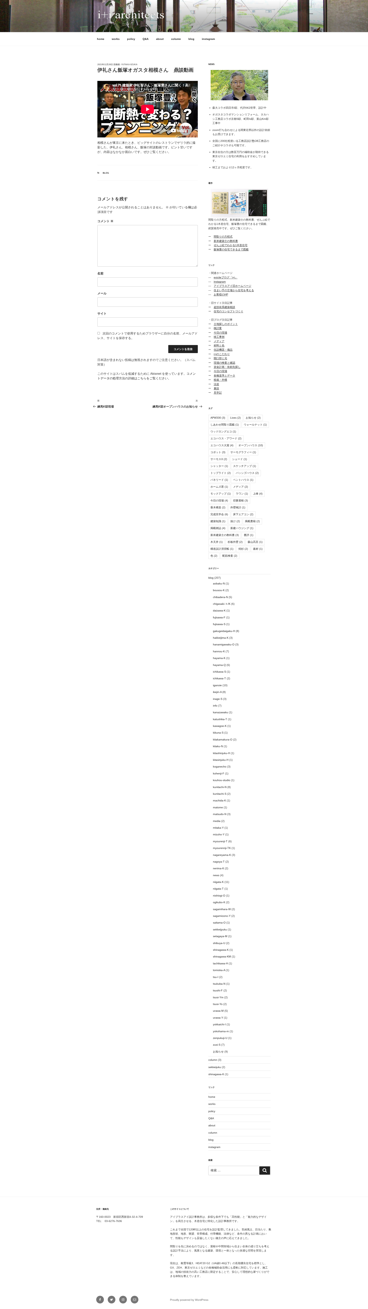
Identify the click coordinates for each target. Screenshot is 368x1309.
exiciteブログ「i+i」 (225, 277)
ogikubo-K (219, 902)
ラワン (242, 493)
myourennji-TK (222, 848)
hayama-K (219, 658)
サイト (102, 313)
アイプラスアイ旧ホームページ (232, 285)
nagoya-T (219, 861)
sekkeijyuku (220, 929)
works (116, 38)
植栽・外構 (220, 379)
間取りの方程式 (223, 236)
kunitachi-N (220, 787)
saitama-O (219, 922)
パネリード (219, 479)
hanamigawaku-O (223, 644)
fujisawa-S (219, 624)
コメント (105, 221)
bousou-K (219, 590)
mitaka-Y (218, 827)
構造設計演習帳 (221, 548)
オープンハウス (250, 445)
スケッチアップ (244, 466)
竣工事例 (219, 336)
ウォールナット (255, 424)
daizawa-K (219, 610)
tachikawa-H (220, 963)
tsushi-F (218, 990)
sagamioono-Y (222, 915)
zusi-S (216, 1044)
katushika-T (220, 719)
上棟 (258, 493)
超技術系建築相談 (224, 307)
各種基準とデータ (224, 375)
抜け (235, 521)
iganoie (217, 685)
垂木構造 (217, 507)
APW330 (217, 417)
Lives (235, 417)
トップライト (220, 472)
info (215, 705)
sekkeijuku (214, 1067)
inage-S (217, 698)
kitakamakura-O (222, 739)
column (176, 38)
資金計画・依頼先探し (227, 366)
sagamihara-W (222, 909)
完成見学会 (219, 514)
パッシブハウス (247, 472)
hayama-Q (219, 664)
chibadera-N (220, 597)
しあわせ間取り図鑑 (224, 424)
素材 (258, 548)
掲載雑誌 (217, 528)
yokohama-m (221, 1031)
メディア (219, 341)
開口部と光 (220, 358)
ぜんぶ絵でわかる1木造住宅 (230, 245)
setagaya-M (220, 936)
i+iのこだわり (222, 354)
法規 (216, 384)
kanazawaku (220, 712)
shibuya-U (219, 943)
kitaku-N (218, 746)
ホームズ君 (219, 486)
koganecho (219, 766)
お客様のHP (221, 294)
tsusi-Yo (218, 1004)
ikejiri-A (217, 692)
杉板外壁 (235, 541)
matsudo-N (219, 814)
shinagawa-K (221, 949)
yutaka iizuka (129, 64)
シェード (239, 459)
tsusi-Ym (218, 997)
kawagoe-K (220, 725)
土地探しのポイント (226, 323)
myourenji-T (220, 841)
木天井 (216, 541)
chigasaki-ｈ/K (221, 603)
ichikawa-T (219, 678)
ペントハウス (243, 479)
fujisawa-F (219, 617)
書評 (248, 535)
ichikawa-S (219, 671)
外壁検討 (237, 507)
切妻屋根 (240, 500)
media (216, 821)
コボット (217, 452)
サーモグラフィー (243, 452)
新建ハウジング (241, 528)
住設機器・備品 (223, 349)
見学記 (218, 392)
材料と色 (219, 345)
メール (102, 293)
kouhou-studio (221, 780)
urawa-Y (218, 1017)
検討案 (218, 328)
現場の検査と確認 (224, 362)
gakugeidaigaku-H (224, 631)
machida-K (219, 800)
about (160, 38)
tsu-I (215, 977)
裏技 (216, 388)
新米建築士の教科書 (226, 240)
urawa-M (218, 1010)
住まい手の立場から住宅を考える (234, 290)
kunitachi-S (219, 793)
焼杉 (243, 548)
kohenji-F (218, 773)
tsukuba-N (219, 983)
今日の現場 (220, 332)
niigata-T (218, 888)
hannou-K (219, 651)
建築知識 (217, 521)
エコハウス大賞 (221, 445)
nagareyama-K (222, 854)
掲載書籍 (252, 521)
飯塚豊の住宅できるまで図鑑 (231, 249)
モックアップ (220, 493)
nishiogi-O (219, 895)
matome (218, 807)
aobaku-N (219, 583)
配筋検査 (229, 555)
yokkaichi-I (219, 1024)
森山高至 (255, 541)
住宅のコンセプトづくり (228, 311)
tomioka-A (219, 970)
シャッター (219, 466)
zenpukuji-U (220, 1037)
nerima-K (218, 868)
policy (131, 38)
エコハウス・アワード (226, 438)
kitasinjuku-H (220, 759)
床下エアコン (243, 514)
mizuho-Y (218, 834)
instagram (208, 38)
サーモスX (218, 459)
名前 (100, 273)
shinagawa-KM (222, 956)
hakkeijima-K (220, 637)
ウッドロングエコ (223, 431)
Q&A (146, 38)
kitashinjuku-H (221, 753)
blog (191, 38)
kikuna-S (218, 732)
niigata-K (218, 881)
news (216, 875)
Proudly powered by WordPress (189, 1299)
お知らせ (253, 417)
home (100, 38)
